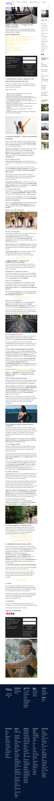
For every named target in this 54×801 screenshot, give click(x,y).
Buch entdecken (21, 580)
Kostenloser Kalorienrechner (35, 2)
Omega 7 (7, 739)
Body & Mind (45, 693)
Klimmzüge (26, 759)
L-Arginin (7, 744)
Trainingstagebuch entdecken (21, 297)
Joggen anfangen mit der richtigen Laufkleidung (17, 40)
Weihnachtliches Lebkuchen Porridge (18, 763)
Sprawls (25, 751)
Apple (43, 700)
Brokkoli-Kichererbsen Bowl (17, 785)
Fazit (8, 51)
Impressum (17, 690)
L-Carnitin (7, 743)
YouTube (35, 694)
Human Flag (26, 738)
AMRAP (34, 732)
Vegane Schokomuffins (18, 732)
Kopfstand (26, 730)
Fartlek (34, 748)
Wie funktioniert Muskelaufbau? (44, 64)
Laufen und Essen (10, 46)
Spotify (43, 699)
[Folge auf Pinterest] (11, 614)
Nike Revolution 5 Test (45, 746)
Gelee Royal (8, 757)
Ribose (6, 749)
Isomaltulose (8, 751)
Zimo (15, 655)
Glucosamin (8, 752)
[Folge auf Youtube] (7, 614)
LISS (34, 745)
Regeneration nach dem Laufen (14, 48)
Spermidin (7, 741)
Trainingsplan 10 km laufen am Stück (21, 540)
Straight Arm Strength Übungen (26, 777)
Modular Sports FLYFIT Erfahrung (45, 767)
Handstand (26, 732)
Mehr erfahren (21, 258)
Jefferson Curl (27, 741)
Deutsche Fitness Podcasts (44, 751)
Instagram (35, 692)
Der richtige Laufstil (10, 44)
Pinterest (35, 695)
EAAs (6, 734)
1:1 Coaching (18, 2)
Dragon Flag (26, 737)
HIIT (34, 741)
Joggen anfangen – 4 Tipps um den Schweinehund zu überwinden (21, 39)
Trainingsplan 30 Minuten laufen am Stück (21, 536)
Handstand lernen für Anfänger (43, 87)
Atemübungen (27, 763)
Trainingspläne (24, 2)
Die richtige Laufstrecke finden (13, 42)
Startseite (12, 2)
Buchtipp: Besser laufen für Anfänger (15, 50)
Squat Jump (26, 743)
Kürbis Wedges (18, 741)
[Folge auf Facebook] (13, 614)
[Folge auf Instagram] (9, 614)
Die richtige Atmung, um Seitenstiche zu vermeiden (18, 43)
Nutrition (44, 691)
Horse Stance (27, 740)
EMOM (34, 730)
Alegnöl (7, 738)
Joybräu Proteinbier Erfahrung (44, 741)
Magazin (43, 2)
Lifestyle (22, 655)
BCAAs (6, 733)
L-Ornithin (7, 747)
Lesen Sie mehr (21, 670)
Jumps (25, 745)
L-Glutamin (7, 746)
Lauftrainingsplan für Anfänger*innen (14, 47)
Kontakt (25, 707)
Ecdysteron (7, 736)
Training (44, 690)
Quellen (8, 53)
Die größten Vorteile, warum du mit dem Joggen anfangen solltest (21, 36)
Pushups (25, 761)
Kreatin (7, 731)
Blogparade (26, 705)
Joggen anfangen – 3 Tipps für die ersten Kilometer (17, 37)
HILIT (34, 746)
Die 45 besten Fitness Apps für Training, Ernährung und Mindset (21, 649)
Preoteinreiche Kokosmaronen (18, 774)
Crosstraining (36, 737)
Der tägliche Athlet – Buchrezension (45, 736)
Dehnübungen (27, 774)
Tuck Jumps (26, 750)
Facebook (35, 691)
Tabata (34, 743)
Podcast (12, 4)
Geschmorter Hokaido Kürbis (17, 751)
